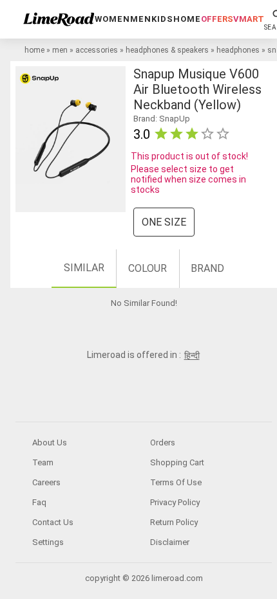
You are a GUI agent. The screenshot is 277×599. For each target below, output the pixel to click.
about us (49, 442)
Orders (162, 442)
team (42, 462)
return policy (174, 522)
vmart (248, 19)
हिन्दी (192, 355)
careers (46, 482)
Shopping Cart (177, 462)
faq (39, 502)
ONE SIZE (164, 222)
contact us (52, 522)
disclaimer (169, 542)
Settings (48, 542)
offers (217, 19)
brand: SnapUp (161, 118)
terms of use (176, 482)
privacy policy (175, 502)
